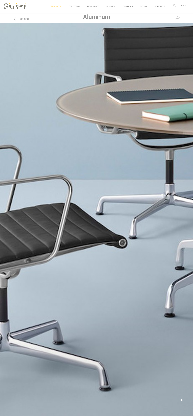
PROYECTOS (74, 6)
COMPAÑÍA (128, 6)
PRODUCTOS (56, 6)
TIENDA (143, 6)
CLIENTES (110, 6)
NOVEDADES (93, 6)
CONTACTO (160, 6)
